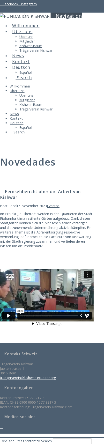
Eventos (53, 206)
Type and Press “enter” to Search (26, 441)
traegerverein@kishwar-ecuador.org (28, 377)
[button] (66, 16)
